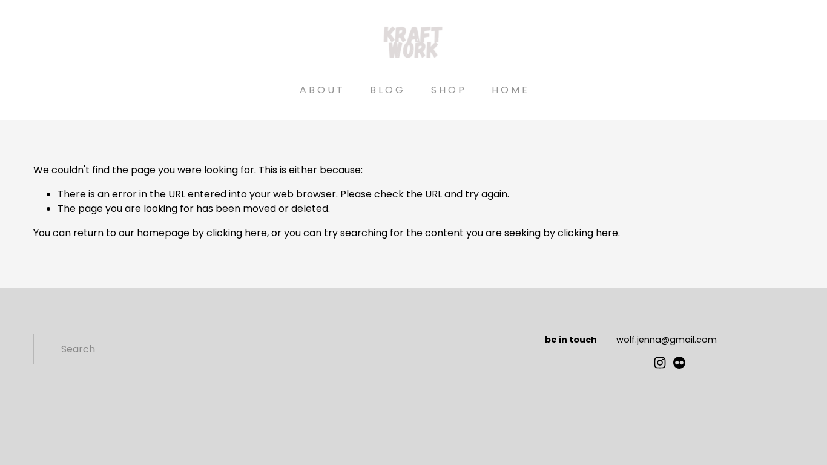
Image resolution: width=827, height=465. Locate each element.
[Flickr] (679, 363)
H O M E (509, 90)
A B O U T (321, 90)
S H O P (447, 90)
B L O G (386, 90)
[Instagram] (660, 363)
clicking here (236, 233)
